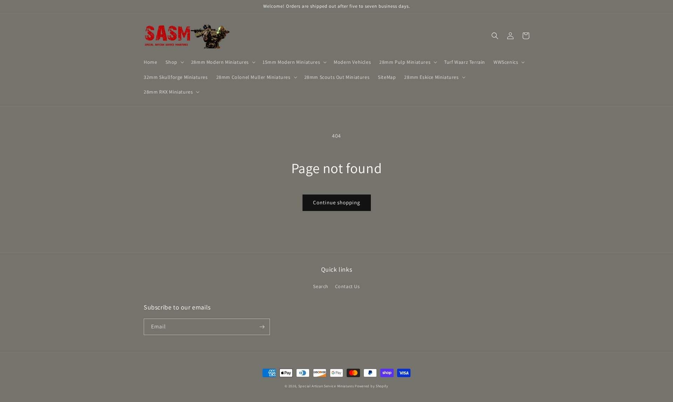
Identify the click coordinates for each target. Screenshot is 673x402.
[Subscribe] (262, 327)
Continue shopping (336, 202)
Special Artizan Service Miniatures (326, 386)
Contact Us (347, 286)
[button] (173, 62)
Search (320, 286)
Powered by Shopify (371, 386)
